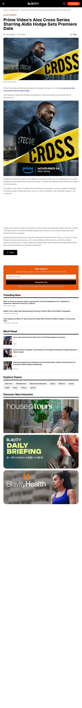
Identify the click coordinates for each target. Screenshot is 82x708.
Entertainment (14, 10)
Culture (52, 384)
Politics (24, 388)
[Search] (64, 3)
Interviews (8, 384)
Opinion (33, 388)
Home (5, 10)
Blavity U (62, 384)
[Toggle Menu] (3, 3)
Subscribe (73, 4)
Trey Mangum (10, 34)
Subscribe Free (41, 282)
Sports (71, 384)
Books (15, 388)
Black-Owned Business (38, 384)
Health (7, 388)
